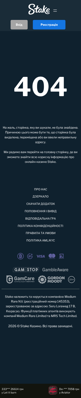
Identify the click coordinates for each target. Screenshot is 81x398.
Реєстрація (49, 24)
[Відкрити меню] (55, 10)
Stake (52, 161)
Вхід (19, 24)
